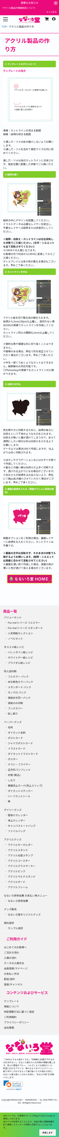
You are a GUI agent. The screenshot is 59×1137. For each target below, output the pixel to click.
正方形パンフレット (19, 769)
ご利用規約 (10, 1017)
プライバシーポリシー (16, 1022)
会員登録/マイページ (16, 968)
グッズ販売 (10, 909)
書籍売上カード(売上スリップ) (25, 785)
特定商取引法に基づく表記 (19, 1011)
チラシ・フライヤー (19, 764)
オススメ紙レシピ (14, 647)
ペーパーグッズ (13, 722)
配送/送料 (9, 979)
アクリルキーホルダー (20, 845)
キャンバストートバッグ (22, 826)
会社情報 (9, 1027)
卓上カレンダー (16, 820)
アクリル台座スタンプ (20, 855)
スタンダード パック (19, 687)
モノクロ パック (17, 692)
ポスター (13, 759)
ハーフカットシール (19, 796)
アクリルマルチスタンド (21, 876)
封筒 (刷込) (14, 775)
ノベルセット (15, 638)
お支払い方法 (11, 973)
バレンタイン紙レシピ (20, 652)
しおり (11, 780)
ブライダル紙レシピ (19, 663)
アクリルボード (16, 882)
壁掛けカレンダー (18, 815)
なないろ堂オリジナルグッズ (24, 914)
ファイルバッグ (16, 831)
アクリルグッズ (12, 839)
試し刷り (13, 713)
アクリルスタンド (18, 850)
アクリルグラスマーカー (21, 866)
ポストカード (15, 738)
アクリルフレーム (18, 887)
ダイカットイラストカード (23, 754)
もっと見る (51, 11)
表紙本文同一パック (19, 697)
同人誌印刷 (10, 671)
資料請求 (9, 923)
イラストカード (16, 748)
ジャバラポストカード (20, 743)
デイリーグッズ (13, 810)
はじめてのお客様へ (15, 947)
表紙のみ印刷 (15, 703)
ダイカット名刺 (16, 732)
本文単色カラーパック (20, 682)
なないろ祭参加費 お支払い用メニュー (25, 895)
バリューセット (13, 617)
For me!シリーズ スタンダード (25, 628)
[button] (13, 1085)
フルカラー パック (18, 676)
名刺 (10, 727)
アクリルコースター (19, 860)
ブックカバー (15, 708)
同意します (47, 1132)
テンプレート (11, 1001)
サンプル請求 (15, 928)
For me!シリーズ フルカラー (24, 622)
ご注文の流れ (11, 952)
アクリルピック (16, 871)
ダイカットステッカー (20, 791)
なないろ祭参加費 (18, 901)
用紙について (11, 1006)
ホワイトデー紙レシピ (20, 657)
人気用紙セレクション (20, 633)
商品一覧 (10, 611)
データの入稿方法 (14, 963)
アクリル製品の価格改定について (18, 7)
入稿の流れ (10, 958)
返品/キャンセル (13, 984)
